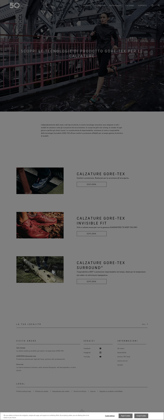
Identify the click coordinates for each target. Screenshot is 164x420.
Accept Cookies (141, 416)
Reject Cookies (125, 416)
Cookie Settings (110, 416)
